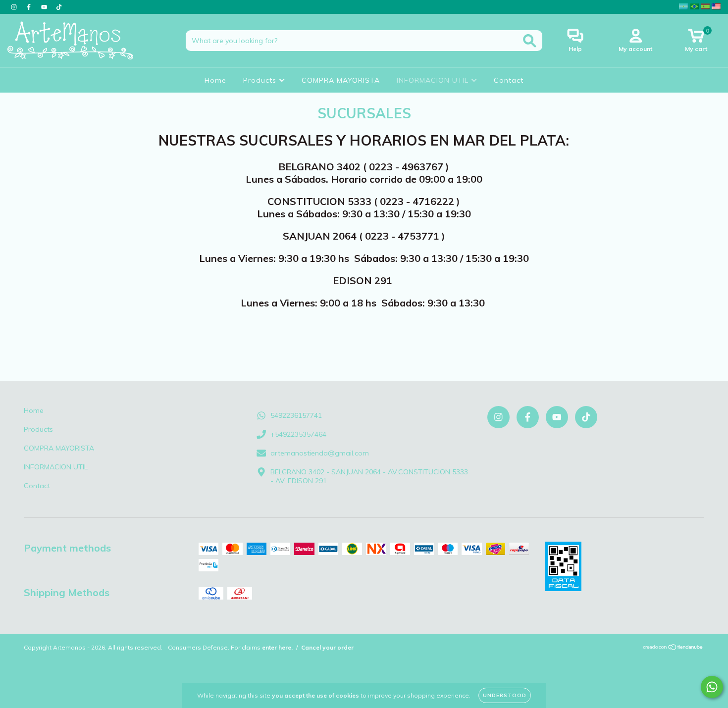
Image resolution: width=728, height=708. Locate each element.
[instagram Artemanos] (14, 6)
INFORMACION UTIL (434, 80)
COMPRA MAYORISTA (341, 80)
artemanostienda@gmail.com (319, 453)
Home (215, 80)
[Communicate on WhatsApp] (712, 687)
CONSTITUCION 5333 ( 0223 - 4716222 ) (363, 201)
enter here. (277, 647)
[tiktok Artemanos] (58, 6)
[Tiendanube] (673, 648)
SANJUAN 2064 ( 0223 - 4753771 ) (364, 236)
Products (261, 80)
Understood (504, 695)
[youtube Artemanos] (45, 6)
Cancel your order (327, 647)
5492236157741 (296, 415)
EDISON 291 (364, 280)
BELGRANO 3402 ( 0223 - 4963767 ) (363, 166)
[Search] (529, 40)
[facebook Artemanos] (29, 6)
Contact (508, 80)
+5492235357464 (298, 434)
